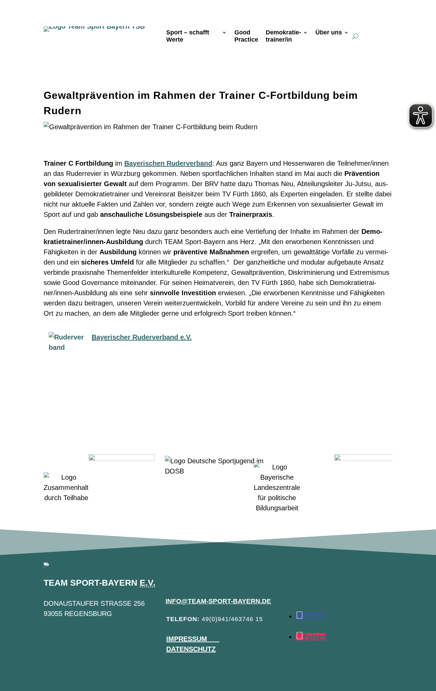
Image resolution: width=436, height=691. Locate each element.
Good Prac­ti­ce (246, 36)
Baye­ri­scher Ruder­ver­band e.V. (142, 337)
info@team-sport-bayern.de (218, 601)
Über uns (328, 32)
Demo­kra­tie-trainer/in (283, 36)
